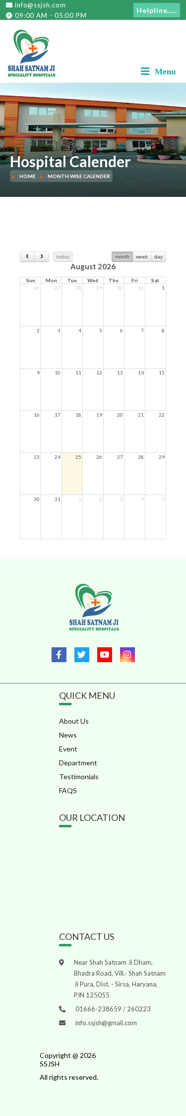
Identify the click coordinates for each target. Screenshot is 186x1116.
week (142, 256)
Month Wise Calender (79, 176)
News (68, 735)
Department (78, 762)
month (122, 256)
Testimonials (79, 776)
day (158, 256)
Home (27, 176)
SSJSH (50, 1063)
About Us (74, 721)
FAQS (68, 790)
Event (68, 748)
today (63, 256)
